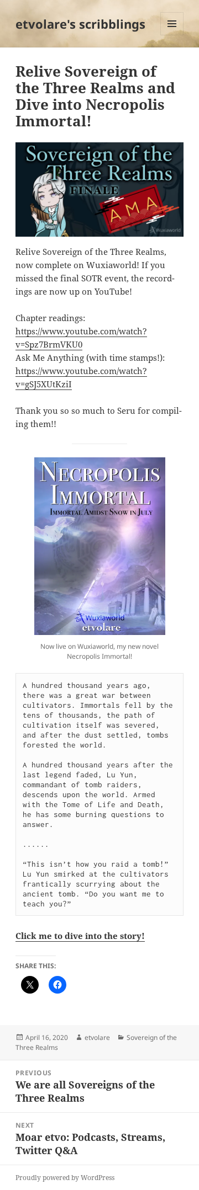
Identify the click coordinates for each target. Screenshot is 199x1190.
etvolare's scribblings (80, 23)
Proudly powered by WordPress (64, 1177)
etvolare (97, 1037)
